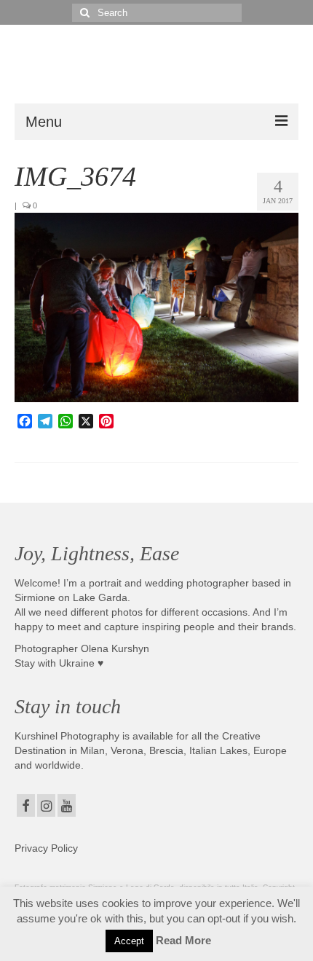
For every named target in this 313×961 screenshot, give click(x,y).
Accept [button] (129, 940)
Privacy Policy (46, 848)
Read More (183, 940)
